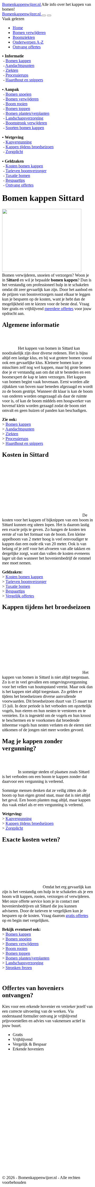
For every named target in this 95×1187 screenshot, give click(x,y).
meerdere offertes (59, 308)
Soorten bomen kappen (25, 127)
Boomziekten (24, 37)
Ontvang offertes (27, 47)
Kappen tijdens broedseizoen (30, 147)
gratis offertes (77, 915)
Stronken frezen (19, 967)
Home (18, 28)
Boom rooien (16, 104)
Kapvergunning (19, 142)
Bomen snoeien (18, 94)
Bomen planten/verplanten (27, 113)
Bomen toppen (18, 108)
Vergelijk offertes (20, 596)
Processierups (17, 75)
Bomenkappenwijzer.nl (21, 4)
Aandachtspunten (19, 65)
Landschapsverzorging (24, 118)
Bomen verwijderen (29, 32)
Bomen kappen (18, 60)
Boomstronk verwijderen (26, 123)
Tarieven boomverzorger (26, 170)
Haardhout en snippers (24, 80)
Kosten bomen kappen (24, 166)
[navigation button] (44, 15)
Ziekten (12, 70)
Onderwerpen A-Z (28, 42)
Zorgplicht (14, 151)
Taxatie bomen (18, 175)
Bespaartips (15, 180)
